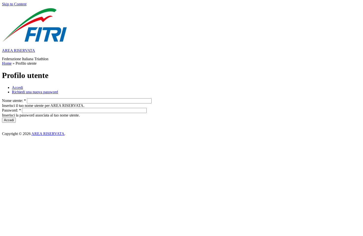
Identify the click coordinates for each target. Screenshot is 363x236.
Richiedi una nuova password (35, 92)
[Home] (35, 42)
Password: (11, 110)
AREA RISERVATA (18, 50)
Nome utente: (14, 100)
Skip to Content (14, 4)
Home (7, 63)
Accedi (17, 87)
